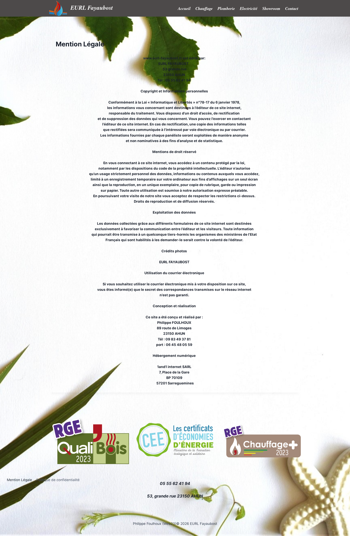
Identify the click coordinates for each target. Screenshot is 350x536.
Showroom (271, 8)
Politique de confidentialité (58, 480)
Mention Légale (19, 480)
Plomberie (226, 8)
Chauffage (204, 8)
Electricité (248, 8)
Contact (291, 8)
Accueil (184, 8)
